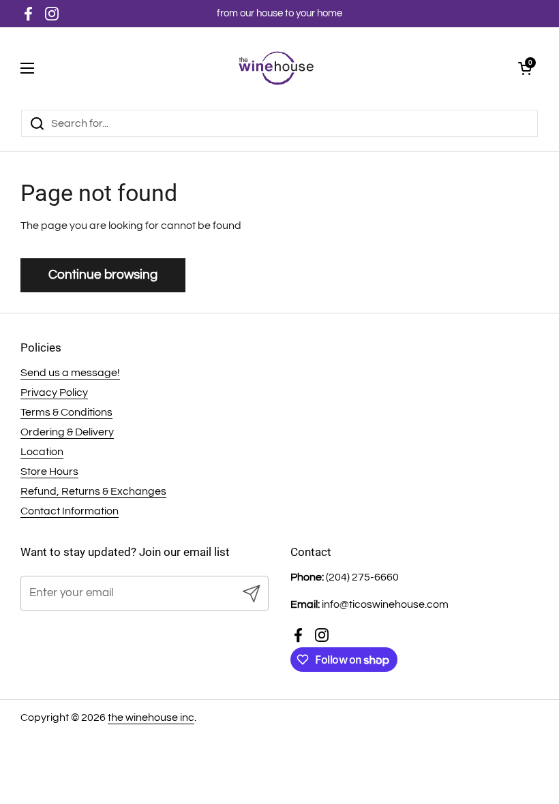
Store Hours (49, 471)
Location (41, 451)
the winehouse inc (151, 717)
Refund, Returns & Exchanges (93, 491)
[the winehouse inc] (276, 68)
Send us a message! (70, 372)
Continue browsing (102, 274)
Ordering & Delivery (67, 432)
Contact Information (69, 511)
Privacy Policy (54, 392)
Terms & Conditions (66, 412)
